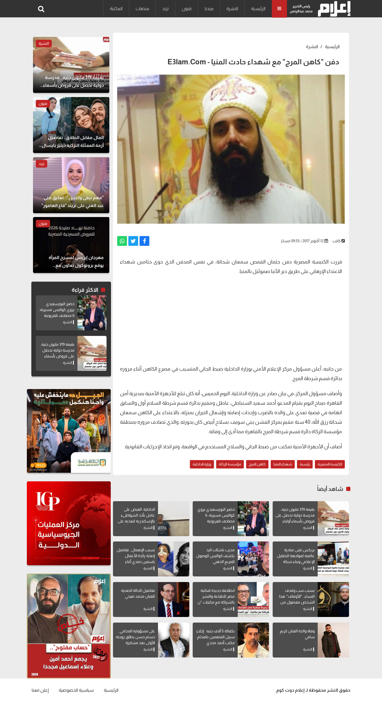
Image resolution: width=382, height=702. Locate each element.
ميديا (209, 8)
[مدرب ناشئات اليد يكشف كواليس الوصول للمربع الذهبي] (253, 558)
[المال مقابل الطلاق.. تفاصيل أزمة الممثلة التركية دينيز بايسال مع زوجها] (71, 125)
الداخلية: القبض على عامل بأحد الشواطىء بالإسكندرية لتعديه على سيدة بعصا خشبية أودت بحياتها (135, 521)
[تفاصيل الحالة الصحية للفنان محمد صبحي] (173, 599)
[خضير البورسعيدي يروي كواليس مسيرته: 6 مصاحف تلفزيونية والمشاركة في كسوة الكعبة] (253, 518)
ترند (165, 8)
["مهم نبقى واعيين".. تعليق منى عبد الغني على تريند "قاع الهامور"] (71, 185)
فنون (187, 8)
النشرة (232, 8)
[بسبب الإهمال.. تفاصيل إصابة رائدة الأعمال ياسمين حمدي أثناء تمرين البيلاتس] (173, 558)
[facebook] (144, 241)
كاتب (337, 241)
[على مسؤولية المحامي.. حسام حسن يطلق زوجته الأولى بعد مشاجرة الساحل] (173, 640)
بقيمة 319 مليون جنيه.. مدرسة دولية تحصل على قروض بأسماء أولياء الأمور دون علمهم (57, 356)
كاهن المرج (257, 464)
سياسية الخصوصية (76, 690)
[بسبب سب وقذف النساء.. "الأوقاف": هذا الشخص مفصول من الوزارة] (333, 599)
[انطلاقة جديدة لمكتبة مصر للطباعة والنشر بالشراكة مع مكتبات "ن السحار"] (253, 599)
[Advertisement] (231, 319)
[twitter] (133, 241)
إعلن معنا (40, 690)
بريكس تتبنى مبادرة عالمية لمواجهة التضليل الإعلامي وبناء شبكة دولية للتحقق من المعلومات (296, 562)
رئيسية (305, 464)
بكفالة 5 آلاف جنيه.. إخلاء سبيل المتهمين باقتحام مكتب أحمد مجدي (215, 637)
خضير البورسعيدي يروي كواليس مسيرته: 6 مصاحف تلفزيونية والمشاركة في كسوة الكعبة (216, 521)
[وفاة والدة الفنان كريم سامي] (333, 640)
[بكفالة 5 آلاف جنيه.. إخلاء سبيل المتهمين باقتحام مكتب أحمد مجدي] (253, 640)
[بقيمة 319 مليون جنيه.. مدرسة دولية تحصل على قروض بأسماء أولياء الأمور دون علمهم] (333, 518)
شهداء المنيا (282, 464)
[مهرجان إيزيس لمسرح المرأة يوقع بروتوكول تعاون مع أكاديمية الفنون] (71, 245)
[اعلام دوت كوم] (332, 9)
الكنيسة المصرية (330, 464)
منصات (142, 8)
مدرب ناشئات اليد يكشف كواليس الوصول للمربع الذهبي (215, 556)
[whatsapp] (122, 241)
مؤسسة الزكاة (230, 464)
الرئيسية (258, 8)
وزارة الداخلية (202, 464)
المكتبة (116, 8)
